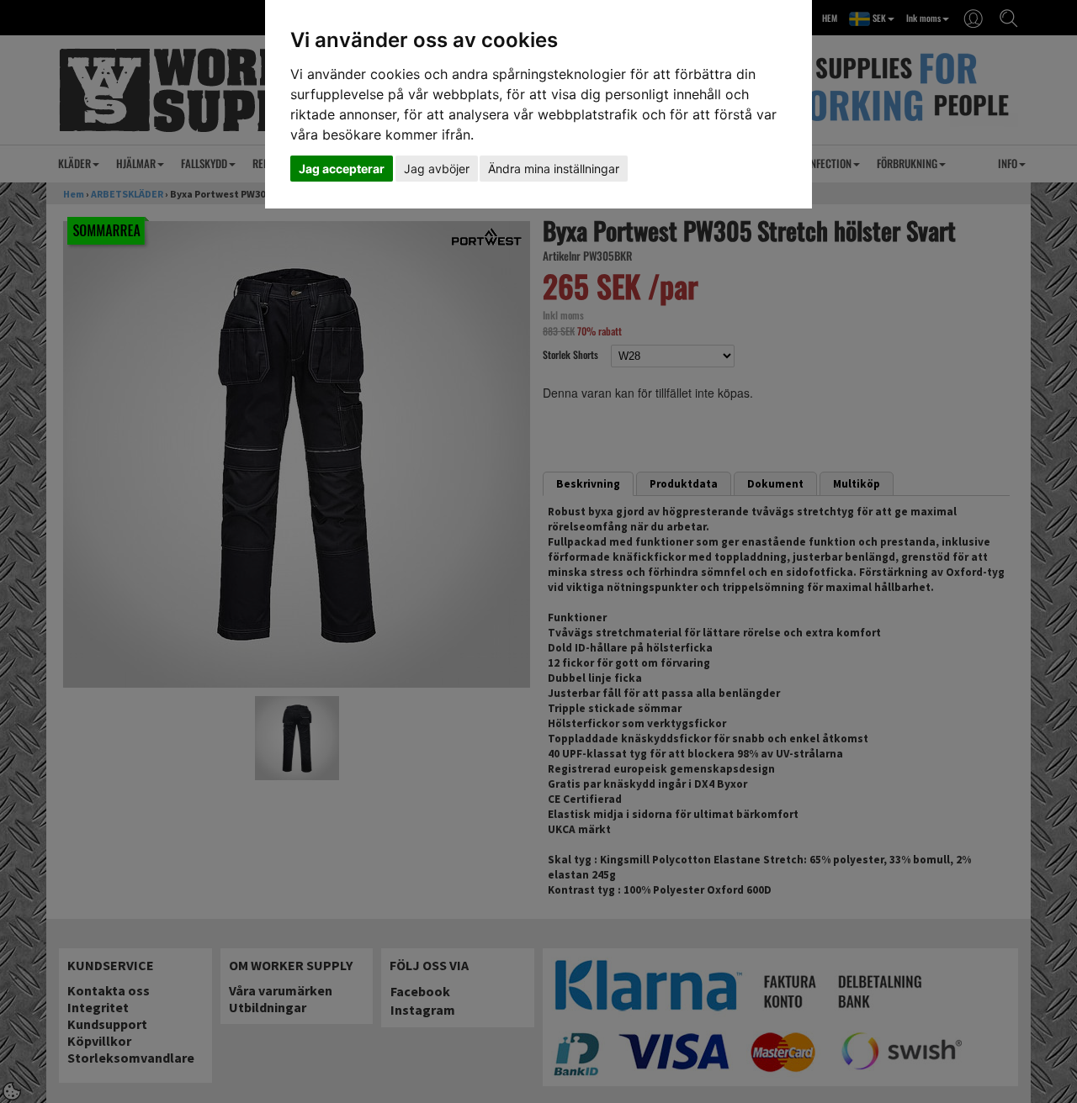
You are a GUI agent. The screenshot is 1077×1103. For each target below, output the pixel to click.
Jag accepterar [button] (342, 168)
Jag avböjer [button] (437, 168)
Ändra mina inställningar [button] (553, 168)
